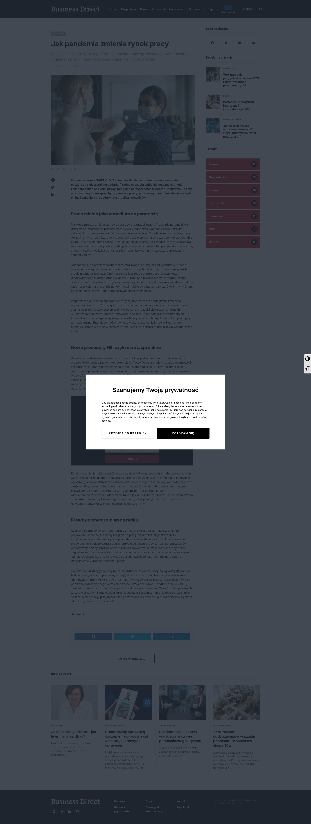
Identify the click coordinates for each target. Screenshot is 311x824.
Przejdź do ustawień (128, 433)
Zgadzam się (183, 433)
